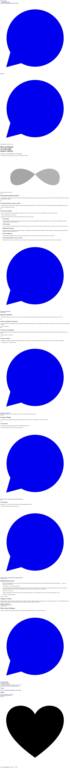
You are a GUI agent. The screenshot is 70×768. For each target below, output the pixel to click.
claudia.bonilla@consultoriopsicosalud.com (15, 577)
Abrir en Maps (3, 685)
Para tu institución (19, 153)
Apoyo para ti (3, 153)
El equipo (16, 690)
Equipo (14, 3)
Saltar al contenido (3, 0)
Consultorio (6, 2)
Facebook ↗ (7, 694)
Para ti (1, 3)
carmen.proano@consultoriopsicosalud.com (15, 499)
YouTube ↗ (11, 694)
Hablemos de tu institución (5, 603)
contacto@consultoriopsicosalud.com (13, 685)
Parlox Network (6, 767)
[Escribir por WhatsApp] (35, 143)
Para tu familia (5, 3)
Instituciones (10, 3)
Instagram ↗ (2, 694)
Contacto (16, 3)
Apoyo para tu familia (10, 153)
